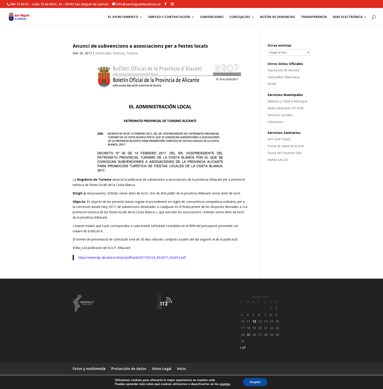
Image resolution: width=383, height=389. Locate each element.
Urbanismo (275, 122)
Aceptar (255, 382)
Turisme (132, 53)
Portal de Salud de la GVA (286, 146)
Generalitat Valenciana (283, 77)
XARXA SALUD (278, 160)
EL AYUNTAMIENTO (123, 17)
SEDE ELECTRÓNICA (348, 17)
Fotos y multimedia (89, 368)
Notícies (119, 53)
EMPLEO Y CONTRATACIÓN (169, 17)
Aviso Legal (161, 368)
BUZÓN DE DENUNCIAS (277, 17)
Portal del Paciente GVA (284, 153)
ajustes (225, 384)
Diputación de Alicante (284, 70)
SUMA (272, 84)
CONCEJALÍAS (239, 17)
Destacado (103, 53)
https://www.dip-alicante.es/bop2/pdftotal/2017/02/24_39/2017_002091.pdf (132, 257)
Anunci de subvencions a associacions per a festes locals (140, 46)
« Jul (243, 347)
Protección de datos (128, 368)
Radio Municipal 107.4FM (285, 108)
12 (254, 321)
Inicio (181, 368)
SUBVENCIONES (212, 17)
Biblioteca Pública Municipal (287, 101)
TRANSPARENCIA (314, 17)
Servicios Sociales (280, 115)
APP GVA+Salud (279, 139)
